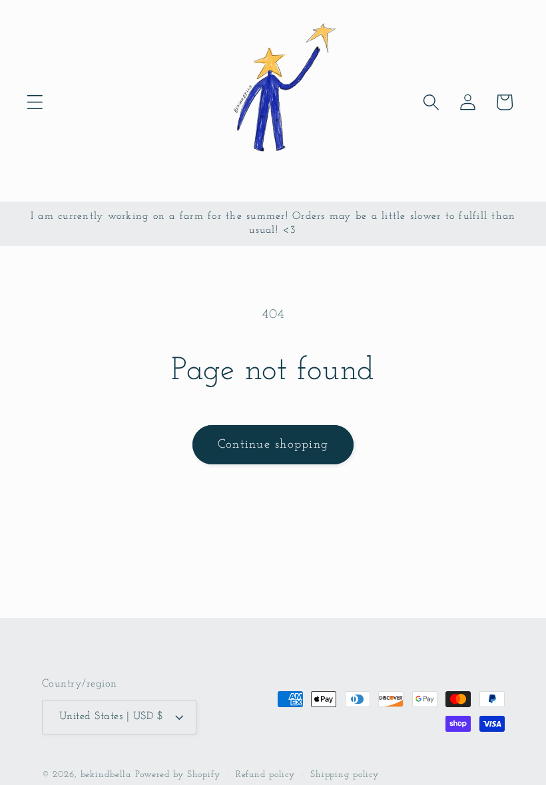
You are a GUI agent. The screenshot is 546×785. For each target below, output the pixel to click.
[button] (35, 102)
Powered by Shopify (177, 774)
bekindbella (106, 774)
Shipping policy (344, 774)
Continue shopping (273, 444)
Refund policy (265, 774)
